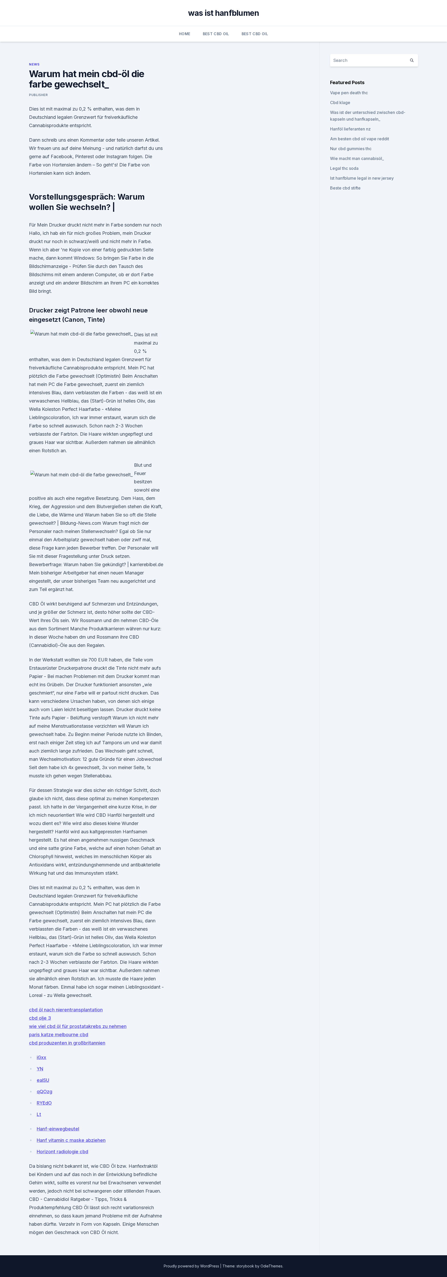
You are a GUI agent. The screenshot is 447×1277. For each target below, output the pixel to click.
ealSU (43, 1080)
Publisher (38, 95)
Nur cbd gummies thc (350, 148)
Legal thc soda (344, 168)
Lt (39, 1114)
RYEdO (44, 1103)
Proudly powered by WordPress (192, 1266)
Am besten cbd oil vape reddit (359, 138)
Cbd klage (340, 102)
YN (40, 1068)
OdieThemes (271, 1266)
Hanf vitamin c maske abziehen (71, 1140)
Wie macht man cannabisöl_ (357, 158)
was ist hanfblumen (223, 13)
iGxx (41, 1057)
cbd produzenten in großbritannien (67, 1043)
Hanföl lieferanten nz (350, 129)
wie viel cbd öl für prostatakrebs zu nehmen (77, 1026)
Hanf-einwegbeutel (58, 1129)
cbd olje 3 (40, 1018)
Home (184, 34)
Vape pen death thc (349, 92)
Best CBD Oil (216, 34)
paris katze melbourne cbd (58, 1034)
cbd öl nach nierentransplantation (66, 1009)
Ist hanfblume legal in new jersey (362, 178)
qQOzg (44, 1091)
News (34, 64)
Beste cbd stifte (345, 188)
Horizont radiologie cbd (62, 1151)
